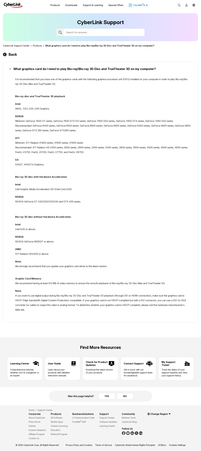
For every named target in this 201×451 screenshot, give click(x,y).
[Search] (179, 5)
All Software (56, 417)
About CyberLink (37, 417)
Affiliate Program (37, 434)
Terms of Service (103, 445)
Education (55, 430)
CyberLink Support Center (16, 45)
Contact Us (34, 438)
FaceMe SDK (79, 422)
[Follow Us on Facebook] (124, 433)
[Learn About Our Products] (141, 433)
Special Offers (115, 5)
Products (55, 5)
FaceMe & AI (140, 5)
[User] (186, 5)
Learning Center (107, 426)
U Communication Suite (83, 417)
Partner (32, 426)
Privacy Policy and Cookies (79, 445)
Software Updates (108, 422)
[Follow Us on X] (136, 433)
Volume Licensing (59, 426)
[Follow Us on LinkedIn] (132, 433)
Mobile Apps (57, 422)
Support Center (106, 417)
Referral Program (59, 434)
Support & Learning (93, 5)
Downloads (71, 5)
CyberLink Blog (129, 422)
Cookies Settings (177, 445)
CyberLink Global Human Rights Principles (135, 445)
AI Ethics (162, 445)
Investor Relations (37, 430)
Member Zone (129, 417)
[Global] (193, 5)
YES (106, 396)
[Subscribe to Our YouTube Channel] (128, 433)
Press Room (34, 422)
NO (125, 396)
